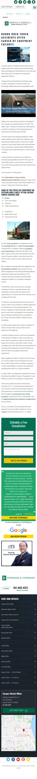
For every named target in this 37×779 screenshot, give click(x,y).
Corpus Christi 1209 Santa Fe (10, 620)
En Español (27, 13)
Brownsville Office (6, 633)
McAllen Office (5, 638)
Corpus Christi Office (7, 604)
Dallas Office (5, 656)
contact (4, 412)
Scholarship (9, 13)
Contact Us (20, 7)
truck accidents (12, 243)
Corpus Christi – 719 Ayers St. (10, 677)
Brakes (7, 198)
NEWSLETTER (19, 13)
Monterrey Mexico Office (8, 609)
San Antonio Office (6, 651)
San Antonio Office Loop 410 (9, 615)
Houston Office (5, 661)
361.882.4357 (20, 588)
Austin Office (5, 646)
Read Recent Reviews (19, 536)
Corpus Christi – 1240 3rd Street (11, 672)
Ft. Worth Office (6, 667)
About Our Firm (7, 7)
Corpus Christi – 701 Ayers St (10, 683)
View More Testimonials (18, 517)
